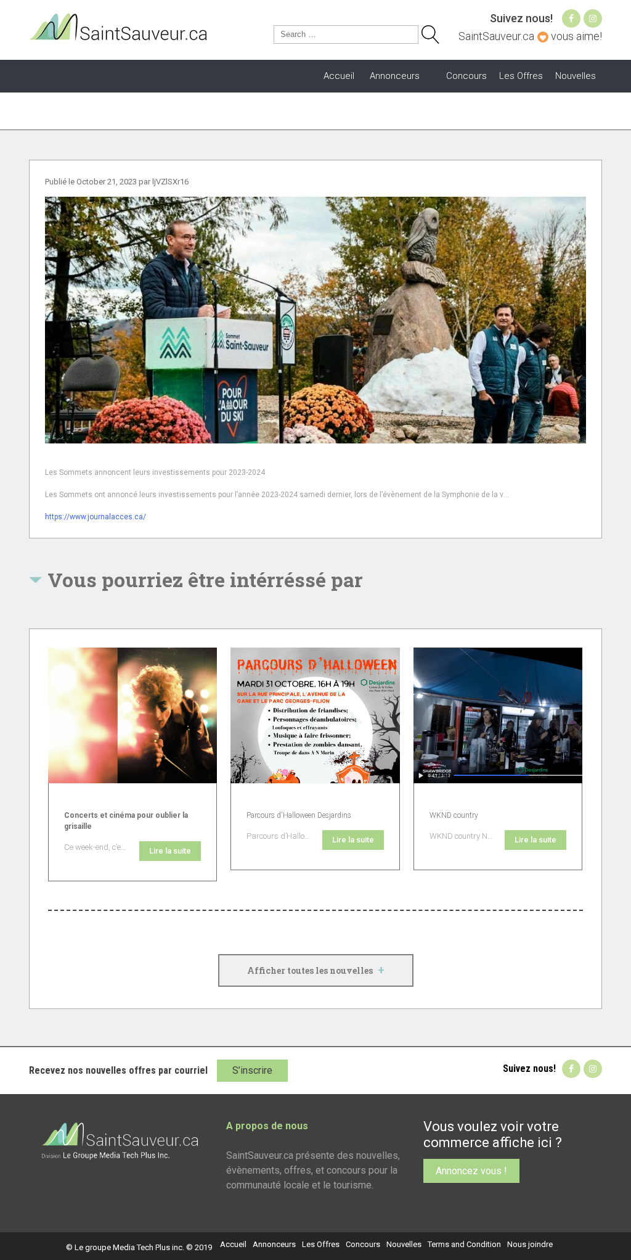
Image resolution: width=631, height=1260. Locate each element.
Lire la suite (170, 850)
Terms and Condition (464, 1244)
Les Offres (521, 75)
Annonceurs (395, 75)
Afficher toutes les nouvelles (316, 969)
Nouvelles (575, 75)
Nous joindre (530, 1244)
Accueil (339, 75)
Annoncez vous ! (471, 1171)
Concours (466, 75)
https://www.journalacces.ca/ (95, 517)
